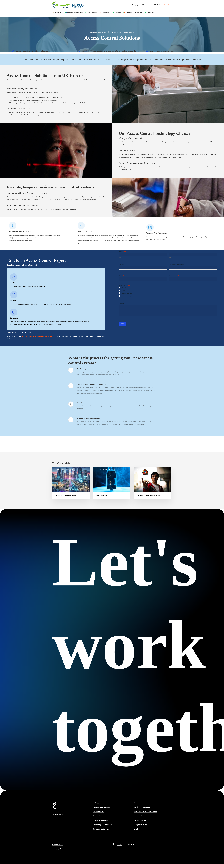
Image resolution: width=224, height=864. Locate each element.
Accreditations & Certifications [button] (145, 811)
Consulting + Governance (133, 12)
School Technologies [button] (100, 820)
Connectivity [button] (98, 816)
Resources (125, 5)
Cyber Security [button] (98, 811)
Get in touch (168, 5)
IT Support (58, 12)
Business (124, 287)
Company (135, 5)
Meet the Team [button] (139, 816)
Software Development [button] (101, 807)
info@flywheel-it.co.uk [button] (61, 849)
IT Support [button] (97, 803)
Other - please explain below (129, 296)
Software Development (74, 12)
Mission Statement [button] (141, 820)
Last (170, 257)
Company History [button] (140, 825)
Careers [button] (136, 803)
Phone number (176, 276)
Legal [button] (136, 829)
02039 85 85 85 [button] (57, 844)
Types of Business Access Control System (36, 336)
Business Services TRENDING (99, 32)
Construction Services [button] (101, 829)
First (120, 257)
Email (123, 276)
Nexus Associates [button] (58, 814)
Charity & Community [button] (142, 807)
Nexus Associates (129, 32)
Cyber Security (91, 12)
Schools (117, 12)
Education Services (116, 32)
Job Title (121, 264)
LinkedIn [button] (119, 844)
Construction (150, 12)
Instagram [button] (131, 844)
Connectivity (105, 12)
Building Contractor (127, 293)
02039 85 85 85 (155, 5)
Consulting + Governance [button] (102, 825)
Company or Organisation (176, 264)
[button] (161, 782)
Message (121, 303)
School (123, 290)
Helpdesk (144, 5)
